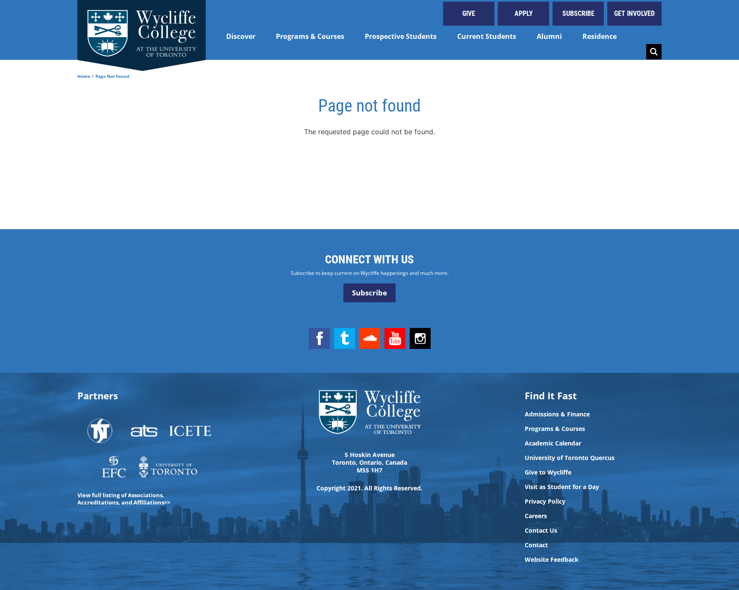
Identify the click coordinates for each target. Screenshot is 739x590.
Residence (599, 36)
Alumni (549, 36)
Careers (536, 516)
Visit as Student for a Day (562, 487)
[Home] (141, 30)
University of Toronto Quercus (570, 458)
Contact (536, 545)
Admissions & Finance (557, 414)
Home (83, 76)
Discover (240, 36)
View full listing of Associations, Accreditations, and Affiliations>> (123, 498)
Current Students (486, 36)
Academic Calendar (553, 443)
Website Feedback (552, 560)
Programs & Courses (310, 36)
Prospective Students (401, 36)
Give (468, 13)
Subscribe (578, 13)
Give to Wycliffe (548, 472)
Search (654, 51)
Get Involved (634, 13)
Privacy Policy (545, 501)
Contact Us (541, 531)
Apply (523, 13)
